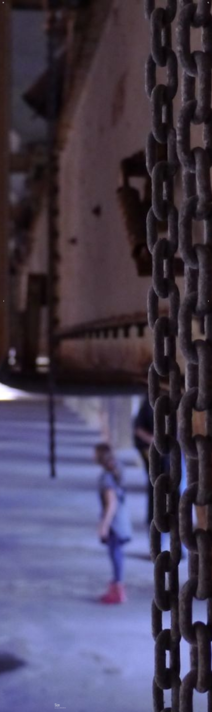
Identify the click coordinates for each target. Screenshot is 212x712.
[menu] (3, 2)
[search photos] (208, 2)
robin (57, 708)
